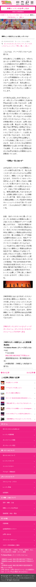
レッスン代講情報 (8, 434)
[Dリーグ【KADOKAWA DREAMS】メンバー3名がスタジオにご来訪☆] (2, 398)
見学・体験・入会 (8, 502)
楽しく (27, 46)
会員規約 (5, 492)
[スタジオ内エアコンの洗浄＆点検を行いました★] (2, 414)
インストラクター (8, 466)
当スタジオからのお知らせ (11, 429)
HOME (2, 15)
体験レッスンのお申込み (10, 508)
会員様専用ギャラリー (10, 529)
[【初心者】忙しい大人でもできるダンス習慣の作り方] (2, 403)
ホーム (5, 424)
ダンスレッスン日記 (9, 445)
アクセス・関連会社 (9, 471)
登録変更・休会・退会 (10, 513)
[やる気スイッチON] (2, 382)
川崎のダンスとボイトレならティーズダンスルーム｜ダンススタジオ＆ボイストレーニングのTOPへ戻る (17, 329)
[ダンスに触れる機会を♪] (2, 393)
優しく (22, 46)
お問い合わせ (7, 534)
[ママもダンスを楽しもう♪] (2, 388)
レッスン (12, 46)
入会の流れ (27, 4)
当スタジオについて (9, 455)
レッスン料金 (7, 487)
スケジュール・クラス (10, 481)
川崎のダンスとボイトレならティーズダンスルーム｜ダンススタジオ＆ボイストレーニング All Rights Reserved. (17, 578)
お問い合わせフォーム (17, 569)
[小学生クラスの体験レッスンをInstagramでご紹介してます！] (2, 408)
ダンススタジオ (9, 43)
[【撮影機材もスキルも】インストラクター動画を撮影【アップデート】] (2, 419)
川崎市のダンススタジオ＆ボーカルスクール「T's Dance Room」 (7, 3)
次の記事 (30, 373)
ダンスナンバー (19, 43)
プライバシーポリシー (10, 539)
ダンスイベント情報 (9, 440)
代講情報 (22, 4)
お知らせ (17, 4)
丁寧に (18, 46)
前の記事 (5, 373)
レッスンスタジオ (8, 461)
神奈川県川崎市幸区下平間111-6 (17, 355)
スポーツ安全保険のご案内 (11, 545)
